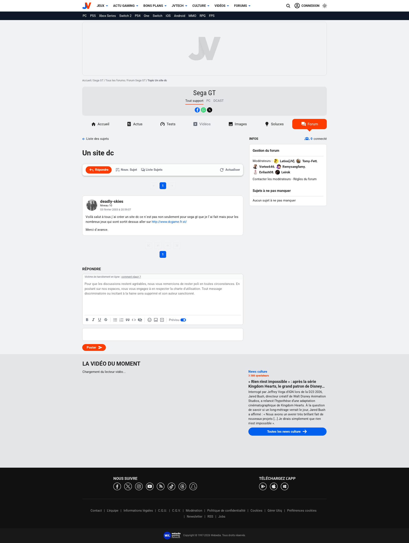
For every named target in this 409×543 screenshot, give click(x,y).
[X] (128, 486)
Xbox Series (107, 16)
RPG (203, 16)
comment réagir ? (131, 276)
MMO (192, 16)
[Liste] (115, 320)
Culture (199, 6)
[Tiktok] (171, 486)
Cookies (256, 510)
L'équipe (112, 510)
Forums (240, 6)
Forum (313, 124)
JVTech (178, 6)
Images (241, 124)
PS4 (137, 16)
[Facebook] (117, 486)
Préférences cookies (302, 510)
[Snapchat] (193, 486)
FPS (212, 16)
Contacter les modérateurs (272, 179)
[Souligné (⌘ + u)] (99, 320)
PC (85, 16)
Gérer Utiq (275, 510)
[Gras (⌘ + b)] (87, 320)
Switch (157, 16)
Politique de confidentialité (226, 510)
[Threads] (182, 486)
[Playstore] (263, 486)
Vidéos (220, 6)
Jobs (221, 516)
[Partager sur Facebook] (197, 109)
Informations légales (138, 510)
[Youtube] (150, 486)
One (146, 16)
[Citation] (127, 320)
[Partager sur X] (209, 109)
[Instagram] (139, 486)
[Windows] (284, 486)
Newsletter (194, 516)
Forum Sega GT (136, 80)
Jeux (100, 6)
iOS (168, 16)
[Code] (133, 320)
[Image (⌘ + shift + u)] (155, 320)
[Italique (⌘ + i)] (93, 320)
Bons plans (153, 6)
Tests (171, 124)
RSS (210, 516)
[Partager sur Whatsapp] (203, 109)
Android (179, 16)
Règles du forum (305, 179)
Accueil (86, 80)
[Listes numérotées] (121, 320)
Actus (138, 124)
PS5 (93, 16)
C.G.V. (176, 510)
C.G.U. (162, 510)
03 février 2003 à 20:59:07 (115, 209)
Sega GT (98, 80)
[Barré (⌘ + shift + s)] (105, 320)
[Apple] (274, 486)
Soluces (277, 124)
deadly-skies (111, 201)
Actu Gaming (124, 6)
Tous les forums (115, 80)
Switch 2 (125, 16)
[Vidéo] (161, 320)
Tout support (194, 101)
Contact (96, 510)
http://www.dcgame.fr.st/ (169, 222)
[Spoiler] (140, 320)
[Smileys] (149, 320)
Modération (194, 510)
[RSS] (160, 486)
